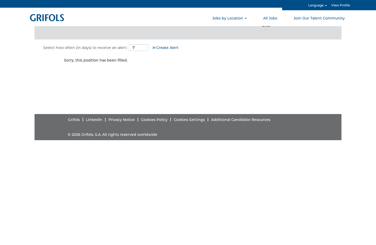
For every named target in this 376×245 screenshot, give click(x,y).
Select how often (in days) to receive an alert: (85, 47)
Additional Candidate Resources (240, 119)
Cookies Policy (154, 119)
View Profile (340, 5)
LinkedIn (94, 119)
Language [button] (316, 5)
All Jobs (270, 18)
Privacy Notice (121, 119)
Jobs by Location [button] (228, 18)
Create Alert (167, 47)
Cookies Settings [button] (189, 119)
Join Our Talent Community (319, 18)
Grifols (74, 119)
